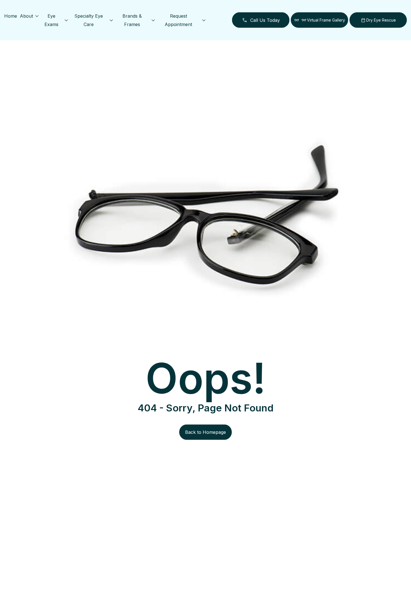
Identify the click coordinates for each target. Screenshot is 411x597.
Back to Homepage (205, 432)
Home (10, 16)
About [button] (26, 16)
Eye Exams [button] (51, 20)
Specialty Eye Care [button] (88, 20)
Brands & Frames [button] (132, 20)
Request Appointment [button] (178, 20)
